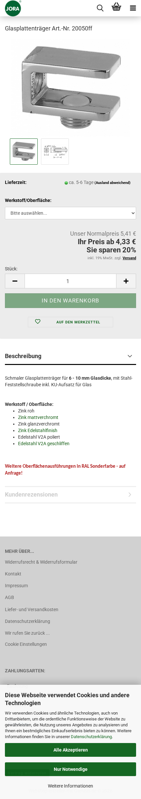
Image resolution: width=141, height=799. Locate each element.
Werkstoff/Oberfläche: (28, 200)
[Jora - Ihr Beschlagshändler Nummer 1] (11, 8)
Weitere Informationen (70, 786)
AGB (9, 597)
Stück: (11, 268)
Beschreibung (23, 356)
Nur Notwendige (71, 769)
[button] (15, 281)
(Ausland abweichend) (112, 183)
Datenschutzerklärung (91, 736)
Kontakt (13, 573)
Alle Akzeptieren (70, 750)
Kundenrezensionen (31, 494)
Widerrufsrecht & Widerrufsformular (41, 562)
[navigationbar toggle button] (133, 8)
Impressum (16, 585)
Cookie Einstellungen (26, 644)
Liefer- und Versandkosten (31, 609)
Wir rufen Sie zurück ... (27, 633)
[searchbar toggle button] (100, 8)
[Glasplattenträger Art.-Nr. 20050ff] (70, 87)
